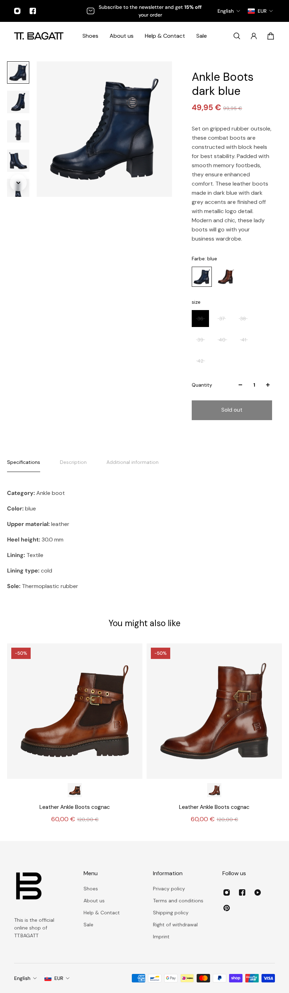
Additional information (132, 462)
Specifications (23, 462)
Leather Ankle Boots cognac (74, 807)
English (22, 978)
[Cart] (270, 36)
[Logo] (38, 35)
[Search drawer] (236, 36)
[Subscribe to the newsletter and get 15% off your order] (144, 11)
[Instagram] (17, 11)
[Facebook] (33, 11)
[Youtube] (257, 892)
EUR (58, 978)
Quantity (202, 385)
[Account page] (253, 36)
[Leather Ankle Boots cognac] (74, 711)
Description (73, 462)
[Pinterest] (226, 908)
